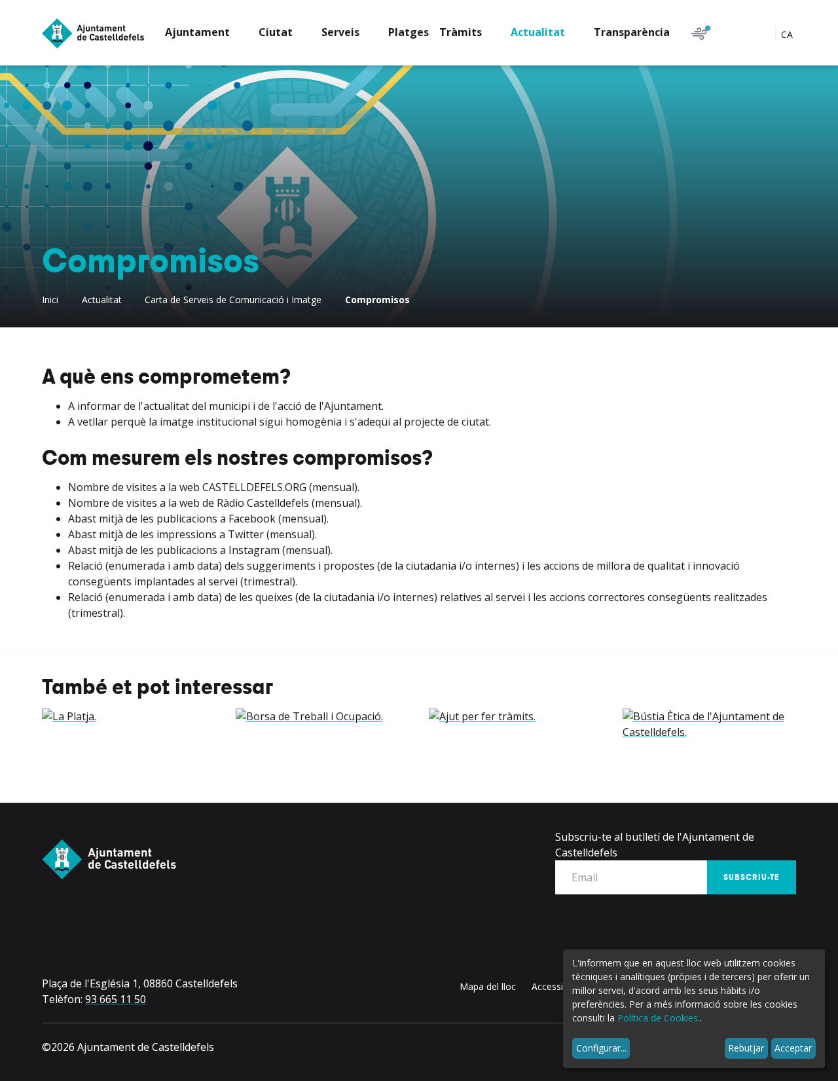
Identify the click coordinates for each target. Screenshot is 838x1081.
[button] (206, 34)
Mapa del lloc (488, 986)
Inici (50, 299)
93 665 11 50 (115, 999)
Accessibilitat (559, 986)
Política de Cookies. (658, 1018)
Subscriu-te (751, 877)
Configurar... (601, 1048)
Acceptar (793, 1048)
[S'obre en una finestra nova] (129, 716)
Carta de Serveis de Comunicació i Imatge (233, 299)
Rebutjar (746, 1048)
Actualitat (102, 299)
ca (788, 34)
